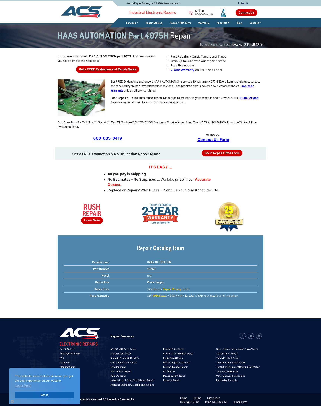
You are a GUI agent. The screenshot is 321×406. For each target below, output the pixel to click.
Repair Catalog (153, 22)
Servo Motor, (237, 349)
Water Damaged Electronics (230, 375)
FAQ (62, 358)
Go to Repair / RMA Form (222, 153)
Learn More (92, 220)
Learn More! (23, 385)
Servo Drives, (223, 349)
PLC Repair (169, 371)
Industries (65, 362)
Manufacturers (67, 367)
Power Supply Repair (174, 375)
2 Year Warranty (182, 70)
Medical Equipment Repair (176, 362)
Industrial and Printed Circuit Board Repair (132, 380)
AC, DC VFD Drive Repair (123, 349)
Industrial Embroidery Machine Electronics (132, 384)
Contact (254, 22)
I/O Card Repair (118, 375)
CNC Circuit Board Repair (123, 362)
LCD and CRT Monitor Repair (178, 353)
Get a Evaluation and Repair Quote (107, 69)
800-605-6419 (107, 138)
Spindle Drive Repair (226, 353)
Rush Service (249, 98)
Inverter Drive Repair (174, 349)
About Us (222, 22)
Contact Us (246, 12)
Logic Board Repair (173, 358)
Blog (239, 22)
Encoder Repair (118, 367)
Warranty (203, 22)
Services (132, 22)
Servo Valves (251, 349)
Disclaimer (213, 398)
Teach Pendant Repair (227, 358)
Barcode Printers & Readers (124, 358)
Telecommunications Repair (230, 362)
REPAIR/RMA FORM (70, 353)
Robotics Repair (171, 380)
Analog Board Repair (121, 353)
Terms (197, 398)
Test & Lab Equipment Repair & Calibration (238, 367)
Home (204, 44)
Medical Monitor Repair (175, 367)
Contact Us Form (213, 139)
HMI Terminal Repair (120, 371)
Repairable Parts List (227, 380)
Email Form (240, 401)
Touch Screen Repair (227, 371)
